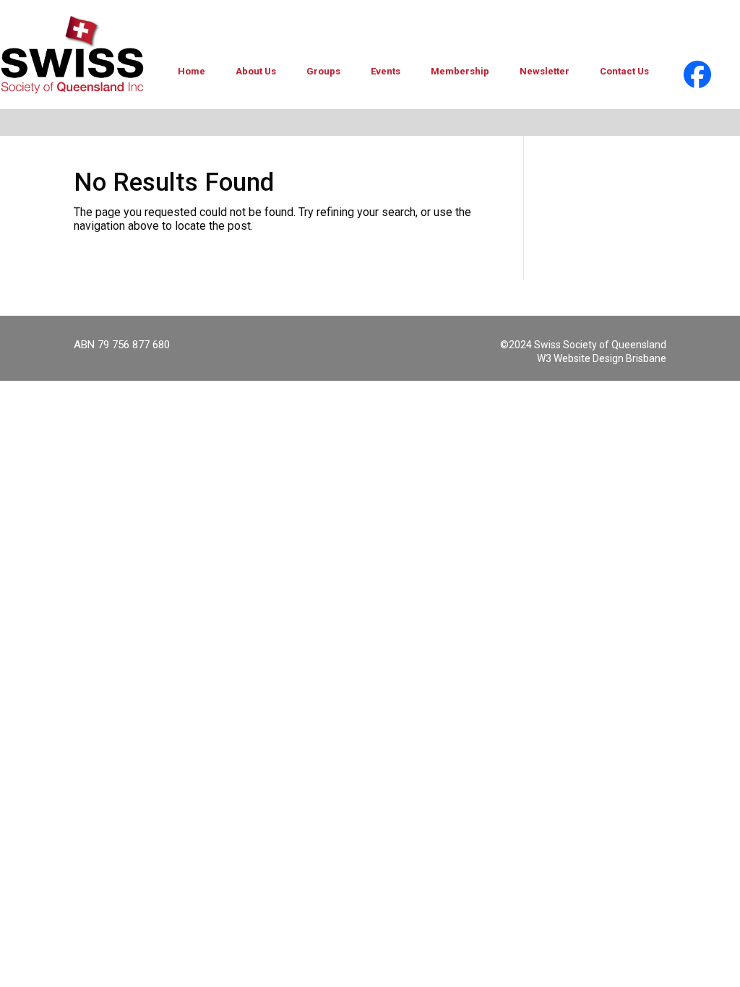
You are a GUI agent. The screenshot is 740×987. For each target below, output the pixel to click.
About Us (256, 71)
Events (385, 71)
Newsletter (544, 71)
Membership (460, 71)
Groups (323, 71)
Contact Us (624, 71)
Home (191, 71)
